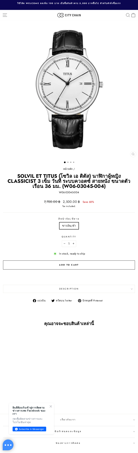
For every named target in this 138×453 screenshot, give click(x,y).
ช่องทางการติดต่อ (68, 443)
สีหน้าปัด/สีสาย (69, 218)
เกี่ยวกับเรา (68, 419)
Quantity (69, 236)
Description (69, 288)
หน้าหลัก (68, 169)
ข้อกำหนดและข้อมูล (68, 431)
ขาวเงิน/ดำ (69, 226)
